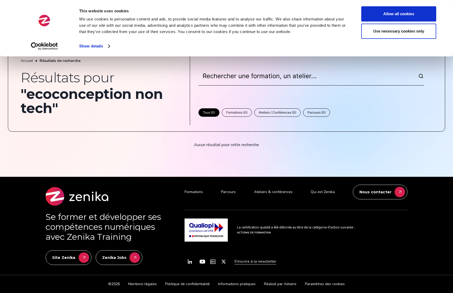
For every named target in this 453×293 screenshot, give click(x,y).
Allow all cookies (398, 14)
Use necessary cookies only (398, 31)
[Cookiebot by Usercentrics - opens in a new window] (44, 46)
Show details (91, 46)
